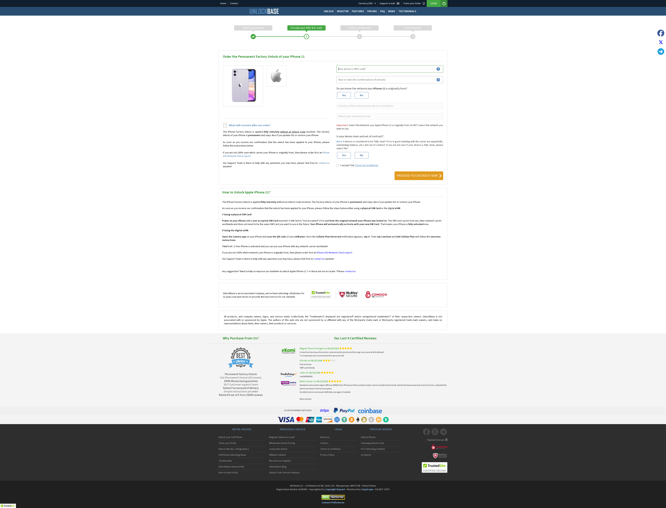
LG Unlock (366, 455)
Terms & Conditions (366, 165)
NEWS (391, 11)
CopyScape (367, 489)
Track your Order (227, 443)
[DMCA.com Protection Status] (333, 498)
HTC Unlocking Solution (373, 449)
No (361, 95)
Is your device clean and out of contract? (360, 136)
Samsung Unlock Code (372, 443)
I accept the (359, 165)
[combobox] (389, 105)
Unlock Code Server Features (284, 472)
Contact (234, 3)
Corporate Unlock (278, 449)
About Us (325, 437)
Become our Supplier (280, 461)
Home (223, 3)
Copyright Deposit (335, 489)
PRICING (372, 11)
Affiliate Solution (277, 455)
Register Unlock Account (282, 437)
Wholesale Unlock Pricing (282, 443)
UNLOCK (329, 11)
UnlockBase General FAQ (231, 466)
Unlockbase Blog (278, 466)
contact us (324, 163)
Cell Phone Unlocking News (232, 455)
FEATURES (358, 11)
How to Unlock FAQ (228, 472)
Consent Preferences (333, 502)
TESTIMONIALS (407, 11)
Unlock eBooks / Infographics (234, 449)
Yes (344, 95)
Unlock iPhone (368, 437)
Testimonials (225, 461)
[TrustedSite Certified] (320, 294)
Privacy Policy (327, 455)
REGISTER (343, 11)
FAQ (382, 11)
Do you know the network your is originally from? (371, 88)
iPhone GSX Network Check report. (335, 252)
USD (365, 3)
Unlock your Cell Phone (230, 437)
